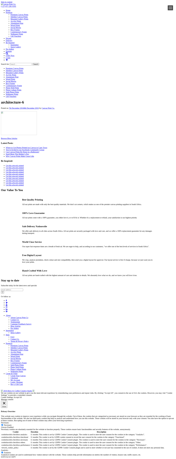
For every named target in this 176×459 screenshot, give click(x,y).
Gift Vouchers (16, 36)
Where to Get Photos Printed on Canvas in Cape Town (26, 148)
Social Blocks (16, 28)
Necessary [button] (5, 423)
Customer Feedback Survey (21, 324)
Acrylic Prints (16, 21)
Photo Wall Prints (12, 88)
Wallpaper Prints (17, 34)
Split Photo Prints (12, 92)
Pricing (8, 38)
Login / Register (17, 382)
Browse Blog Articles (9, 138)
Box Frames (15, 30)
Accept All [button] (18, 397)
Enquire (9, 51)
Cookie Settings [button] (7, 397)
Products (9, 12)
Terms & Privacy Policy (20, 341)
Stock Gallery (16, 47)
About (8, 315)
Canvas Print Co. (48, 108)
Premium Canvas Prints (19, 15)
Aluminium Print (17, 23)
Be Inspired (10, 43)
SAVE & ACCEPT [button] (8, 457)
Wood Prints (15, 25)
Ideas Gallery (16, 333)
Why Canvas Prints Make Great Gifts (20, 156)
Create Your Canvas (18, 376)
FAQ (12, 337)
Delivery (9, 40)
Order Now (10, 56)
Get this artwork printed (15, 166)
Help (7, 335)
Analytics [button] (4, 450)
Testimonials (15, 322)
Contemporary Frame (19, 32)
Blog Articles (15, 326)
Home (8, 10)
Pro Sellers (10, 49)
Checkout (14, 378)
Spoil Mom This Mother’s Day (17, 154)
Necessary (8, 425)
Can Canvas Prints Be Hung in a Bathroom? (22, 152)
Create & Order (11, 374)
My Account (15, 380)
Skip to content (6, 2)
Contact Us (15, 320)
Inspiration (15, 45)
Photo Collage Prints (13, 90)
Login (8, 58)
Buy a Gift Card (17, 384)
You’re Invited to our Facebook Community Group (25, 150)
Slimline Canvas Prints (19, 17)
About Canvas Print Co (19, 318)
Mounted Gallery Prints (19, 19)
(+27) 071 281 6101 (8, 6)
